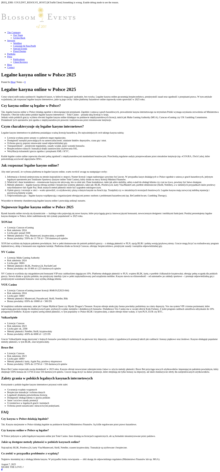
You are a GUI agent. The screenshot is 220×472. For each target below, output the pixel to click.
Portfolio (11, 54)
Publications (19, 59)
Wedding (17, 43)
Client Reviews (20, 62)
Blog (9, 64)
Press (9, 56)
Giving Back (19, 38)
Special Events (20, 48)
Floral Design (19, 51)
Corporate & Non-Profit (24, 46)
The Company (14, 32)
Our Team (18, 35)
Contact (11, 67)
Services (11, 40)
